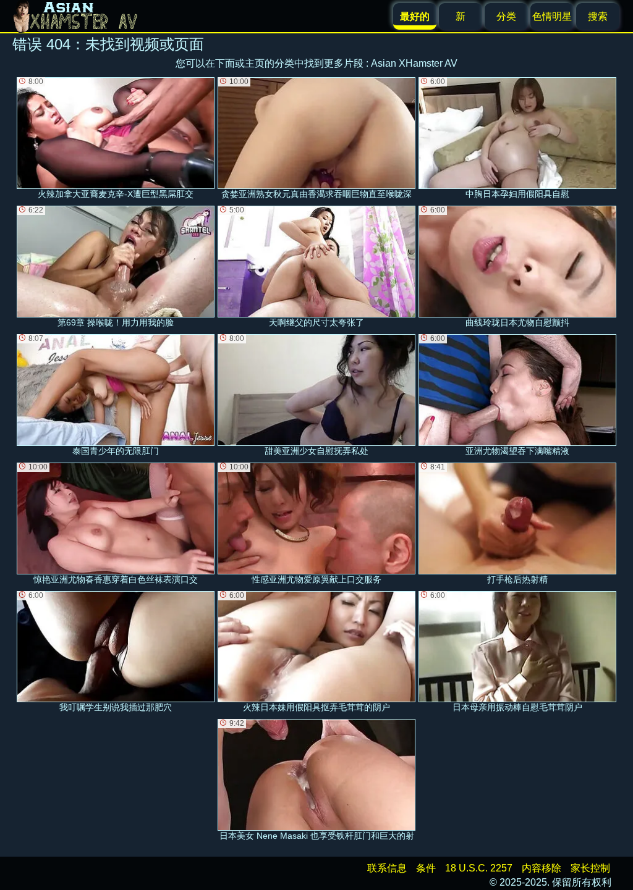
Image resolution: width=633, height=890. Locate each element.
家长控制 (590, 868)
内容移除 (541, 868)
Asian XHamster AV (414, 63)
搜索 (598, 16)
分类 (506, 16)
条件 (426, 868)
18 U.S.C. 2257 (478, 868)
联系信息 (387, 868)
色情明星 (552, 16)
